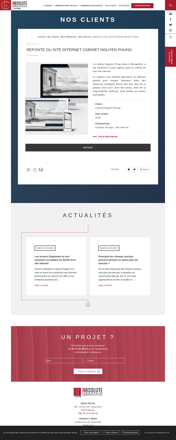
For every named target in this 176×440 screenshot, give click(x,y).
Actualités (124, 6)
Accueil (41, 37)
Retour (88, 147)
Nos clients (111, 6)
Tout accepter (91, 432)
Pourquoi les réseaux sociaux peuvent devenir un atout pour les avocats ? (118, 260)
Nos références (68, 37)
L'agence (48, 6)
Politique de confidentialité (157, 433)
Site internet (85, 37)
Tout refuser (111, 432)
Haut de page (35, 170)
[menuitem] (48, 5)
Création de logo (104, 127)
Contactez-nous (142, 6)
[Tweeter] (134, 169)
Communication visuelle (66, 6)
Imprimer (41, 170)
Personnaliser (130, 432)
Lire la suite (41, 285)
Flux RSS (28, 170)
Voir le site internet (108, 136)
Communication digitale (91, 6)
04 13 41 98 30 (90, 413)
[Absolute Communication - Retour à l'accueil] (14, 4)
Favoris (145, 169)
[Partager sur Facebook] (129, 169)
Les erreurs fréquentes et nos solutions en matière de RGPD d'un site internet (55, 260)
